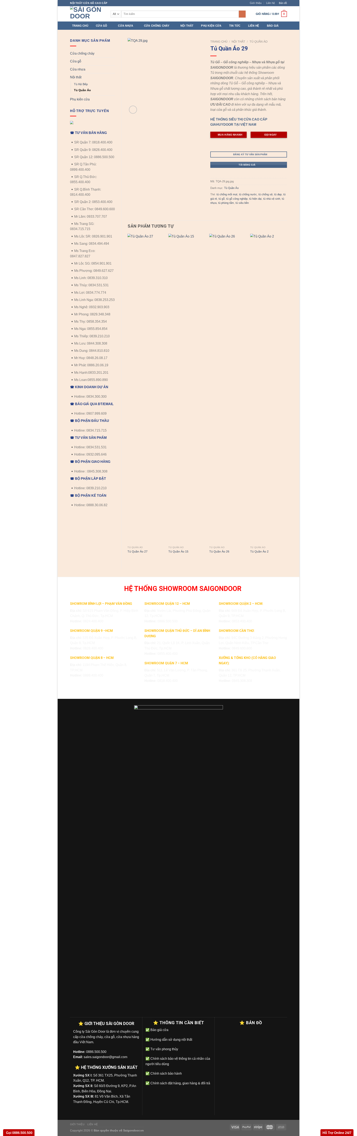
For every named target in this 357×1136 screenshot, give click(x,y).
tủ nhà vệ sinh (271, 198)
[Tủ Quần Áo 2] (268, 389)
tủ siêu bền (242, 202)
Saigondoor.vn (133, 1130)
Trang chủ (80, 25)
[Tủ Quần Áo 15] (186, 389)
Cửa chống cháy (157, 25)
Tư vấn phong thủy (164, 1049)
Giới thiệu (256, 3)
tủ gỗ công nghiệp (237, 198)
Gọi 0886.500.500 (18, 1133)
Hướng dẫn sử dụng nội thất (171, 1039)
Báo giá (273, 25)
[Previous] (128, 397)
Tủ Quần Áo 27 (137, 551)
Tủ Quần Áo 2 (259, 551)
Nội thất (186, 25)
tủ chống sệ (265, 194)
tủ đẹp (278, 194)
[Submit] (242, 14)
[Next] (287, 397)
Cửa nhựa (125, 25)
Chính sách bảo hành (166, 1073)
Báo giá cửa (159, 1030)
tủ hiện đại (255, 198)
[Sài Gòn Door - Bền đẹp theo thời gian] (87, 13)
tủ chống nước (248, 194)
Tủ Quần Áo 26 (219, 551)
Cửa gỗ (101, 25)
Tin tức (234, 25)
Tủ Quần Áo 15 (178, 551)
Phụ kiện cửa (211, 25)
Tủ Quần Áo (82, 90)
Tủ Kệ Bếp (81, 84)
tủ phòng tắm (226, 202)
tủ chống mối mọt (227, 194)
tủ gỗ (222, 198)
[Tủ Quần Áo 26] (227, 389)
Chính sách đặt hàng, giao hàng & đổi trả (180, 1083)
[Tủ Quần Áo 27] (145, 389)
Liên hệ (270, 3)
